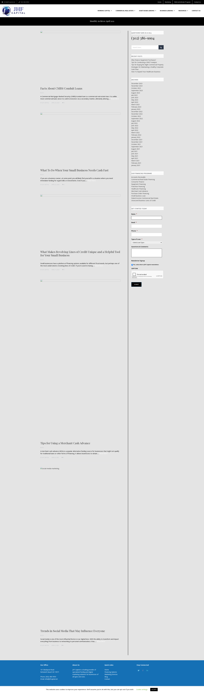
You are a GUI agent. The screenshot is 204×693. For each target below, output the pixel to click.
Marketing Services (111, 674)
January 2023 (135, 109)
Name (134, 214)
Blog (42, 93)
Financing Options (111, 672)
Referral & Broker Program (182, 2)
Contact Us (197, 2)
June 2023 (134, 97)
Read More (115, 99)
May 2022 (134, 128)
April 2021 (134, 158)
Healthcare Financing (138, 189)
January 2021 (135, 165)
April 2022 (134, 130)
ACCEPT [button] (154, 689)
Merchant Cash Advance (139, 191)
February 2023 (136, 107)
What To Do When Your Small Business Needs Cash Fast (74, 170)
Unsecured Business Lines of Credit (143, 200)
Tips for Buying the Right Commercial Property (147, 65)
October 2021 (136, 144)
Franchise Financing (138, 186)
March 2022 (135, 133)
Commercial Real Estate (124, 10)
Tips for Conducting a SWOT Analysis (144, 62)
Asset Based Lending (146, 10)
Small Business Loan (138, 196)
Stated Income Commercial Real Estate (144, 198)
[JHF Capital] (13, 11)
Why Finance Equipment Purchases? (143, 60)
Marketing (168, 2)
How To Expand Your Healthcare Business (145, 72)
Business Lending (166, 10)
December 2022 (136, 112)
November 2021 (136, 142)
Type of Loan (136, 239)
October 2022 (136, 116)
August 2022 (135, 121)
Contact (107, 679)
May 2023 (134, 100)
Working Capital (104, 10)
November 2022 (136, 114)
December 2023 (136, 83)
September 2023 (137, 90)
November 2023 (136, 86)
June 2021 (134, 154)
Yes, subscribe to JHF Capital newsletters (146, 264)
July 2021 (134, 151)
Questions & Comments (139, 247)
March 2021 (135, 161)
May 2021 (134, 156)
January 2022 (135, 137)
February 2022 (136, 135)
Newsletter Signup (138, 261)
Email (134, 222)
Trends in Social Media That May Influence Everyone (72, 631)
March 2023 (135, 105)
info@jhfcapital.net (9, 2)
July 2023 (134, 95)
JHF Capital (45, 103)
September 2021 (137, 147)
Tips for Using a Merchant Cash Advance (65, 443)
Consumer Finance (137, 182)
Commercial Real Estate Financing (143, 179)
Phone (134, 231)
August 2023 (135, 93)
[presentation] (147, 274)
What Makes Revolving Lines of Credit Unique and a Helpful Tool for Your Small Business (80, 253)
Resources (182, 10)
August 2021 (135, 149)
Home (159, 2)
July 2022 (134, 123)
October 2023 (136, 88)
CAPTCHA (134, 268)
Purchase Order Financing (140, 193)
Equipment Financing (138, 184)
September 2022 (137, 119)
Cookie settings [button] (142, 689)
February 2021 (136, 163)
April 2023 (134, 102)
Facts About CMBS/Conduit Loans (61, 88)
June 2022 (134, 126)
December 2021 (136, 140)
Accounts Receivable (138, 177)
